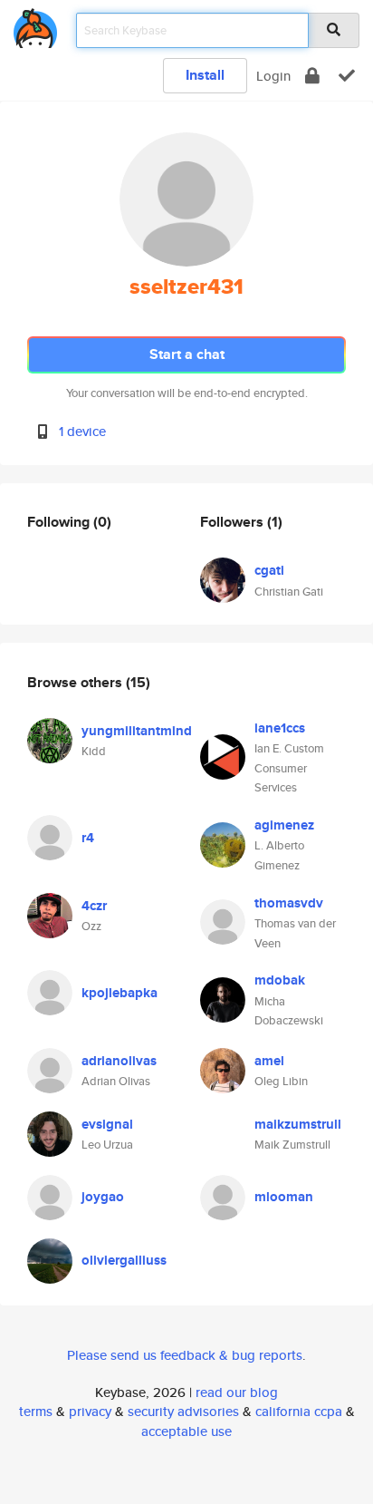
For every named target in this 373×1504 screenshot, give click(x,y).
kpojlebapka (119, 993)
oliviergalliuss (124, 1260)
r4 (87, 838)
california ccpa (298, 1411)
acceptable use (186, 1431)
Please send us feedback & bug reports (184, 1354)
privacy (90, 1411)
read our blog (237, 1392)
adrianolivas (119, 1061)
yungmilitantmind (136, 731)
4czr (94, 906)
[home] (35, 25)
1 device (82, 431)
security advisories (183, 1411)
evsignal (107, 1124)
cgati (269, 570)
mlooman (283, 1197)
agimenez (284, 825)
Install (205, 74)
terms (36, 1411)
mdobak (279, 980)
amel (269, 1061)
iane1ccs (279, 728)
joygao (102, 1197)
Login (273, 75)
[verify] (347, 75)
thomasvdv (288, 903)
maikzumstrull (297, 1124)
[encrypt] (312, 75)
